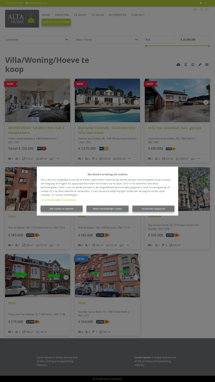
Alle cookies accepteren (62, 208)
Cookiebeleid (48, 200)
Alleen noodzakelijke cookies (107, 208)
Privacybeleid (68, 200)
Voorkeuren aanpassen (153, 208)
